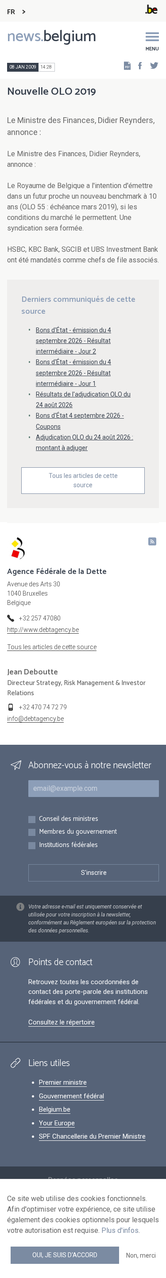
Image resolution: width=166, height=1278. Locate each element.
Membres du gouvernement (78, 832)
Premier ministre (63, 1082)
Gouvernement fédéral (71, 1096)
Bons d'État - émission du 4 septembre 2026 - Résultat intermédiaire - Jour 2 (73, 341)
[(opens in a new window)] (137, 65)
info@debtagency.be (35, 718)
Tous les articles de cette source (83, 480)
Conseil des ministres (68, 819)
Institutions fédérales (68, 845)
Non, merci (141, 1255)
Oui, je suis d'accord (64, 1255)
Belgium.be (54, 1109)
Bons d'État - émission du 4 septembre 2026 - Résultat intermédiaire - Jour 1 (73, 372)
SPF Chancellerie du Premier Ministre (92, 1136)
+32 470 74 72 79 (43, 707)
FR (11, 12)
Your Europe (57, 1123)
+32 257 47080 (40, 618)
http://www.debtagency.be (43, 629)
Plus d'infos (120, 1230)
